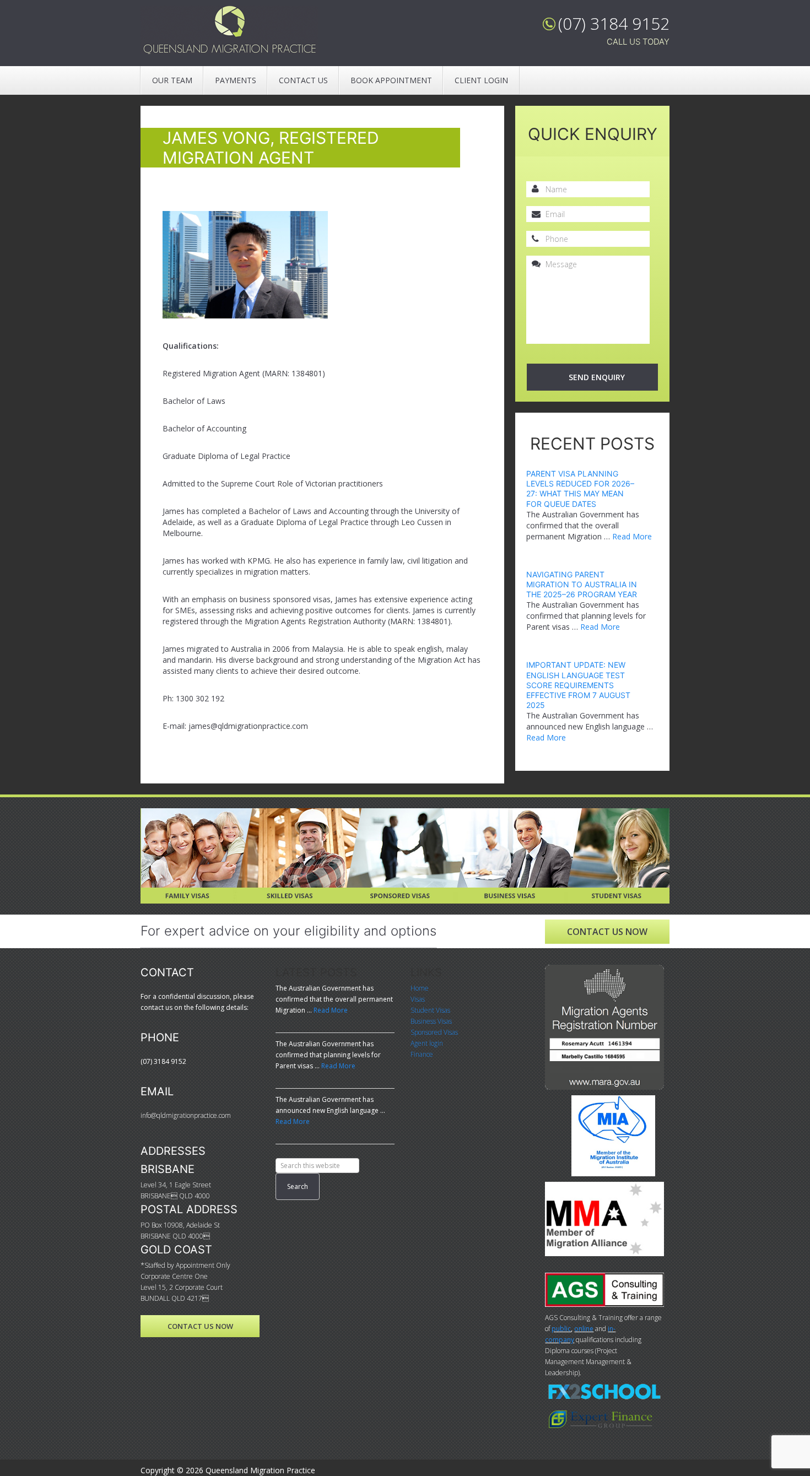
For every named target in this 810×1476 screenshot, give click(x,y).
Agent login (427, 1043)
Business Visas (488, 815)
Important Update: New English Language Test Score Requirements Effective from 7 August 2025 (578, 685)
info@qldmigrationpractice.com (186, 1115)
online (583, 1328)
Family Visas (165, 815)
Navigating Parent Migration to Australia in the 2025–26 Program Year (581, 584)
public (561, 1328)
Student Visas (592, 815)
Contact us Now (607, 932)
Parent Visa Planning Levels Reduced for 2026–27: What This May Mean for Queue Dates (580, 489)
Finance (422, 1054)
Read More (632, 536)
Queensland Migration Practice (231, 30)
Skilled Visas (271, 815)
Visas (418, 999)
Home (420, 988)
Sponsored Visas (386, 815)
